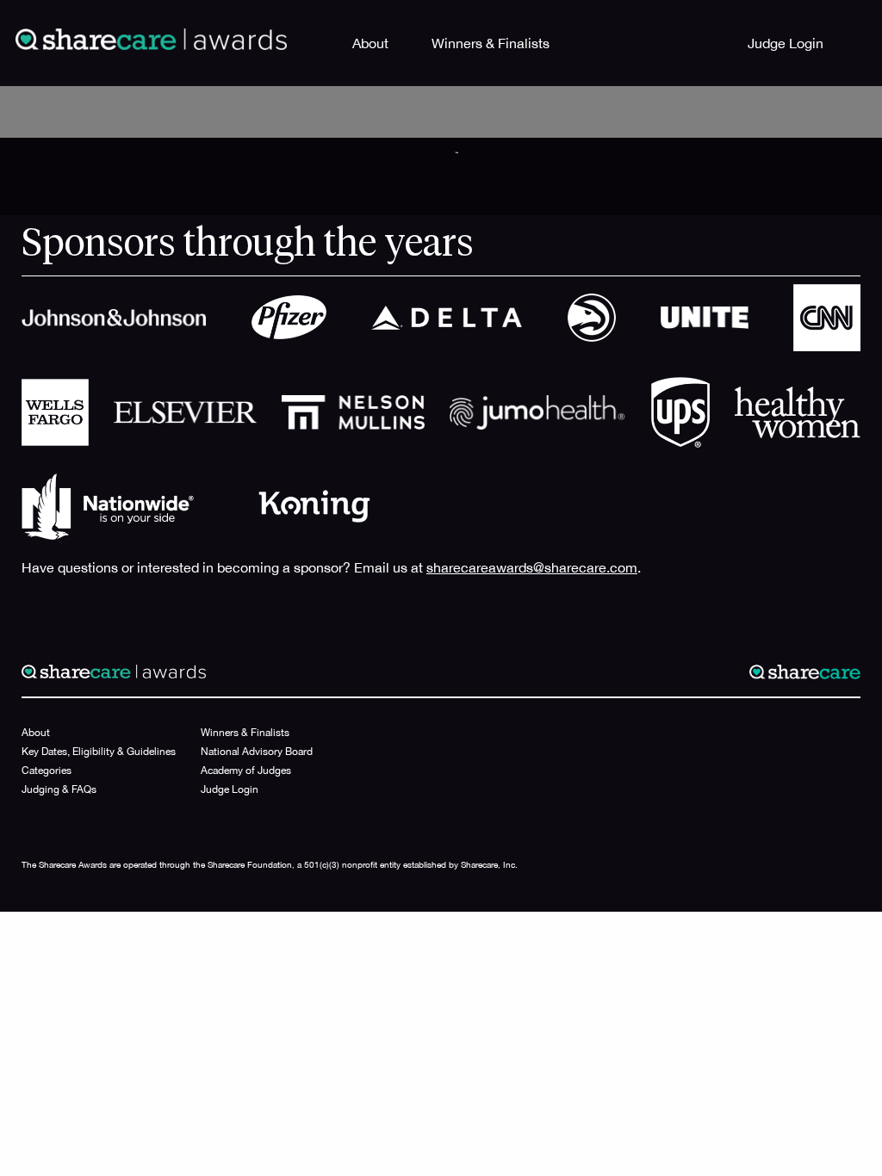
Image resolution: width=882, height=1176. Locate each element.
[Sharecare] (151, 38)
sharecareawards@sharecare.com (531, 567)
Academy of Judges (246, 770)
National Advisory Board (257, 752)
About (370, 43)
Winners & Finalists (491, 43)
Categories (46, 770)
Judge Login (785, 43)
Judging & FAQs (59, 789)
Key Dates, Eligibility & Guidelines (99, 752)
